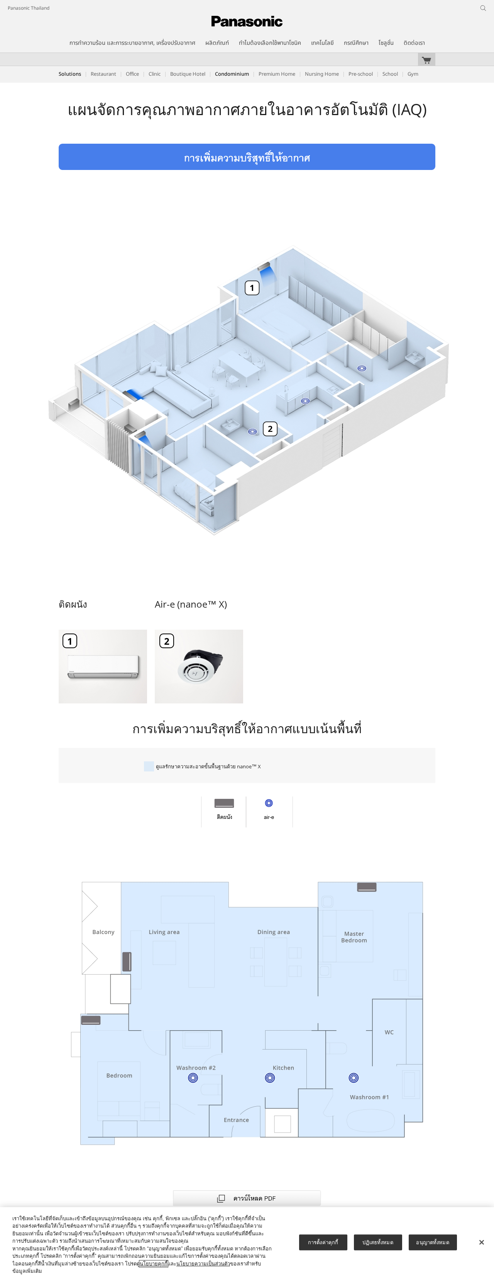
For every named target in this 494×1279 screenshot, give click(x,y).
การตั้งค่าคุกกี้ (323, 1242)
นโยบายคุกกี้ (153, 1264)
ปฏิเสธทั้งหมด (377, 1242)
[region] (247, 1243)
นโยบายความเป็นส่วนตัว (203, 1264)
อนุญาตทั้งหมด (432, 1242)
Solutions (70, 74)
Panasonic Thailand (28, 8)
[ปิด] (481, 1242)
